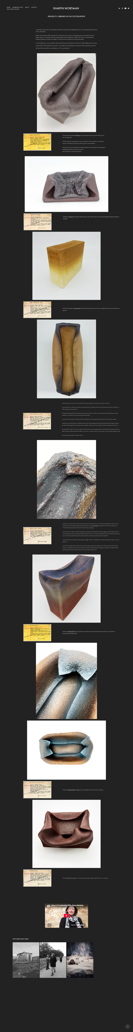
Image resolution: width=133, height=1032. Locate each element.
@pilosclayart (78, 135)
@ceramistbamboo (77, 308)
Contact (34, 7)
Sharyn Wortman (66, 8)
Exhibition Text (17, 7)
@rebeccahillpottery (71, 631)
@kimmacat (71, 216)
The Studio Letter (13, 9)
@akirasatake (95, 525)
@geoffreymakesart (71, 789)
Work (8, 7)
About (27, 7)
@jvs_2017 (69, 878)
